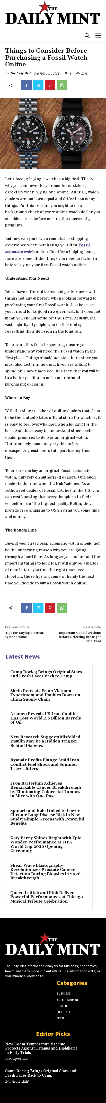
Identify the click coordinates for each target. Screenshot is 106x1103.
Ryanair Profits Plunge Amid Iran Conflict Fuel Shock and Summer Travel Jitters (44, 764)
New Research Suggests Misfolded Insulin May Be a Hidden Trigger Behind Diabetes (45, 741)
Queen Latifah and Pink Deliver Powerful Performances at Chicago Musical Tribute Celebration (46, 897)
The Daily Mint (20, 73)
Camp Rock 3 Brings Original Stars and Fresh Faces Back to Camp (46, 674)
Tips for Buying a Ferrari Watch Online (25, 635)
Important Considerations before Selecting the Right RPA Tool (80, 637)
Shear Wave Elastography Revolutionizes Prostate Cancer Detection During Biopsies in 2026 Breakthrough (45, 872)
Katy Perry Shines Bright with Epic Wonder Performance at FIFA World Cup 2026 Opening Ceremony (45, 845)
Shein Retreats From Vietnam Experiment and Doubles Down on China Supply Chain (45, 695)
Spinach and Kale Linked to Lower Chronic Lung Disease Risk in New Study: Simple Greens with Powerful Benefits (47, 817)
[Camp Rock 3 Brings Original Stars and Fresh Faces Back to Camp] (91, 1077)
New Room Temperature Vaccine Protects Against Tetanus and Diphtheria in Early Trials (41, 1048)
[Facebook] (26, 85)
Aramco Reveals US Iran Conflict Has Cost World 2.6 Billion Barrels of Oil (45, 718)
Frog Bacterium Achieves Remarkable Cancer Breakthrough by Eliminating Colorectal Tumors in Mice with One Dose (45, 790)
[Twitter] (38, 85)
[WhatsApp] (62, 85)
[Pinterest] (50, 85)
